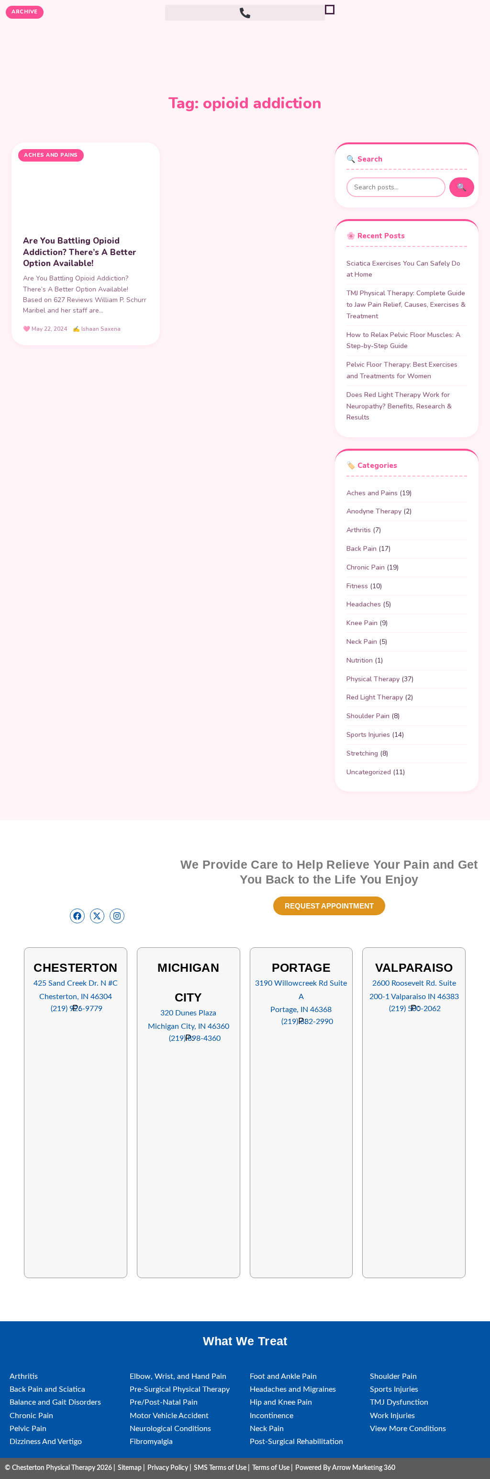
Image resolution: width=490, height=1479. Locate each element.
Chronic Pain (365, 567)
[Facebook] (77, 915)
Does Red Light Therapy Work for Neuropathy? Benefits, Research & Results (399, 406)
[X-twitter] (97, 915)
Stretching (362, 753)
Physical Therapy (373, 679)
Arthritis (358, 530)
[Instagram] (117, 915)
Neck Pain (361, 641)
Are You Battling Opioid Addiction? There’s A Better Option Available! (79, 252)
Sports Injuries (368, 734)
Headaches (363, 604)
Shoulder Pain (368, 716)
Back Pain (361, 548)
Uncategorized (368, 772)
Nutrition (359, 660)
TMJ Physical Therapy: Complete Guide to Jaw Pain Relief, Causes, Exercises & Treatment (406, 305)
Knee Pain (362, 623)
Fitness (357, 586)
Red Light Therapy (374, 697)
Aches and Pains (372, 493)
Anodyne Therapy (373, 511)
